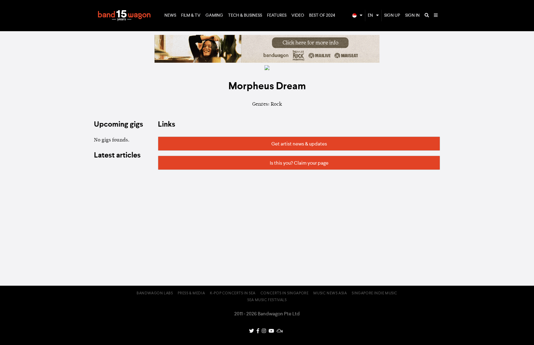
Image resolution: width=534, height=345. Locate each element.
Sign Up (392, 15)
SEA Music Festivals (266, 300)
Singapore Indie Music (374, 293)
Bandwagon (124, 15)
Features (276, 15)
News (170, 15)
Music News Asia (330, 293)
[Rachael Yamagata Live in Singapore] (267, 61)
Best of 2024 (322, 15)
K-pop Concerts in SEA (233, 293)
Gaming (214, 15)
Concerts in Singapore (285, 293)
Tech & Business (245, 15)
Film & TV (191, 15)
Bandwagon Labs (155, 293)
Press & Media (191, 293)
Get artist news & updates (299, 144)
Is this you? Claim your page (299, 163)
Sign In (412, 15)
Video (297, 15)
